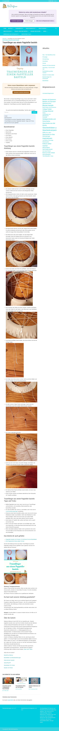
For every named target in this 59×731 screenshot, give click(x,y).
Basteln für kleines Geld (48, 74)
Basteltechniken (47, 103)
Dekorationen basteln (9, 660)
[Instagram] (54, 1)
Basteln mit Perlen (8, 667)
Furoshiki (45, 117)
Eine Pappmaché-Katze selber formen (15, 541)
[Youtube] (51, 1)
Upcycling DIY (7, 662)
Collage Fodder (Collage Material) (48, 110)
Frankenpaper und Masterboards (46, 115)
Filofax (44, 112)
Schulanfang (46, 59)
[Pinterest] (53, 1)
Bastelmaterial (8, 117)
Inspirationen (47, 138)
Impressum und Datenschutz (11, 34)
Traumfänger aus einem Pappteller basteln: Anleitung (17, 119)
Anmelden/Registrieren (48, 93)
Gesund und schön (35, 31)
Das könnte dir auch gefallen (12, 122)
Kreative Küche (7, 31)
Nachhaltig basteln (48, 149)
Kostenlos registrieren (17, 20)
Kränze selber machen (47, 144)
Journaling (45, 140)
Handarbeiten (19, 28)
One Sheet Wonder (47, 151)
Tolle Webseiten (46, 156)
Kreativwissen (42, 28)
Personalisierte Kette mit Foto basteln (20, 686)
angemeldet (10, 700)
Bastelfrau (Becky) (8, 655)
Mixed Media (46, 147)
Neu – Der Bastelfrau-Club (49, 54)
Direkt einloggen (29, 20)
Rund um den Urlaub (49, 152)
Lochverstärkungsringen (12, 511)
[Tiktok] (55, 1)
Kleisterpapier (46, 141)
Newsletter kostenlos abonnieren (21, 92)
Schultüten (45, 61)
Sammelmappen (47, 154)
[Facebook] (49, 1)
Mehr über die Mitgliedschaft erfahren (45, 20)
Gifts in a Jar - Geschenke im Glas (49, 133)
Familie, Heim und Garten (21, 31)
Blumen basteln (48, 105)
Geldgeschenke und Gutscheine (49, 120)
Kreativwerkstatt (31, 28)
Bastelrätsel (45, 80)
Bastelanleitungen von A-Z (9, 708)
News (44, 31)
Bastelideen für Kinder (9, 665)
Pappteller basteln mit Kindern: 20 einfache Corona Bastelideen (21, 539)
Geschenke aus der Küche (49, 124)
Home (4, 28)
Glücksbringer (46, 136)
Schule (44, 63)
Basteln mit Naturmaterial (49, 65)
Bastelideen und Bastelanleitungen (11, 40)
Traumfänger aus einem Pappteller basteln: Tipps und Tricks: (19, 121)
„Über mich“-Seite (28, 649)
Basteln (10, 28)
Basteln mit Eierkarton (49, 99)
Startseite (5, 38)
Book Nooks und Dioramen (49, 107)
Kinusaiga (45, 57)
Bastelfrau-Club (26, 34)
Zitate (51, 156)
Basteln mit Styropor (49, 101)
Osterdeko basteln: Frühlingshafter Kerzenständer (7, 687)
